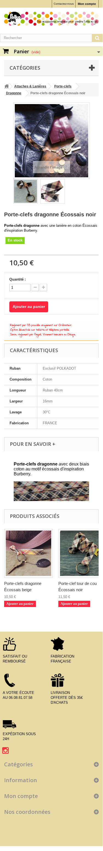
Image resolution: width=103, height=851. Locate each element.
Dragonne (13, 93)
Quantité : (17, 279)
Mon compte (87, 3)
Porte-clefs (62, 86)
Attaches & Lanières (30, 86)
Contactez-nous (64, 3)
